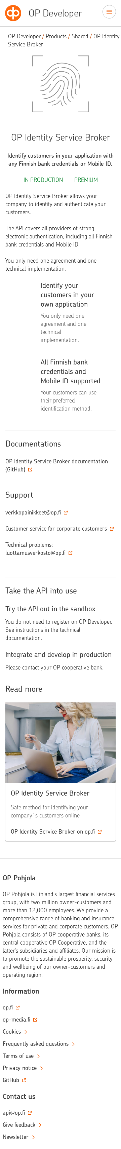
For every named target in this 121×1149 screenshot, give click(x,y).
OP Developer (24, 36)
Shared (80, 36)
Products (56, 36)
